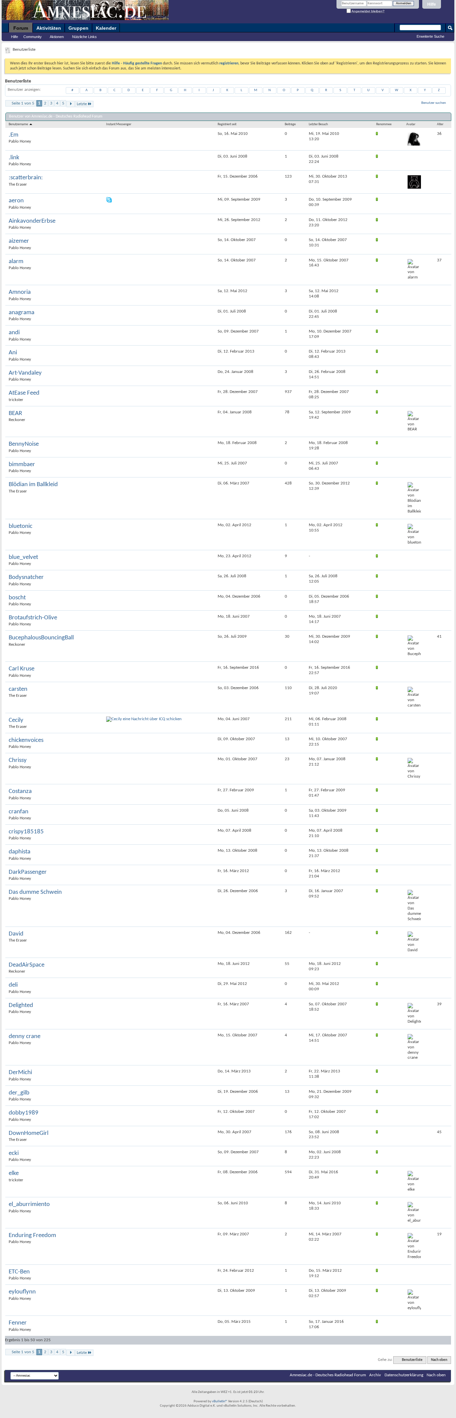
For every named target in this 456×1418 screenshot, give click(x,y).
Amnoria (20, 292)
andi (14, 333)
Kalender (106, 28)
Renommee (384, 124)
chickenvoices (26, 740)
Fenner (18, 1323)
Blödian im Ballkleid (33, 484)
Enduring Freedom (32, 1235)
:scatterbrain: (26, 178)
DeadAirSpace (26, 965)
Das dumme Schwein (35, 892)
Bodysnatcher (26, 577)
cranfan (18, 812)
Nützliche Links (84, 37)
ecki (14, 1153)
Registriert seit (227, 124)
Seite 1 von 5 (23, 103)
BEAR (15, 413)
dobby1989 (23, 1113)
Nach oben (439, 1360)
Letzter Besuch (318, 124)
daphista (19, 852)
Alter (440, 124)
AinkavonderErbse (32, 221)
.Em (13, 135)
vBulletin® (219, 1401)
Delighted (21, 1005)
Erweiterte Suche (430, 36)
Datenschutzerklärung (404, 1375)
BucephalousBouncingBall (41, 638)
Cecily (16, 720)
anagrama (21, 313)
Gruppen (78, 28)
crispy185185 (26, 832)
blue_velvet (23, 557)
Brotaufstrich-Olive (33, 618)
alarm (16, 261)
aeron (16, 201)
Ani (13, 353)
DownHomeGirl (28, 1133)
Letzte (82, 104)
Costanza (20, 791)
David (16, 934)
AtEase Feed (24, 393)
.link (14, 158)
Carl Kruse (21, 669)
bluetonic (20, 526)
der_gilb (19, 1093)
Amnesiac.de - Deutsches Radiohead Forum (328, 1375)
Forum (20, 28)
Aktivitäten (48, 28)
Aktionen (57, 37)
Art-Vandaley (25, 373)
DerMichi (20, 1072)
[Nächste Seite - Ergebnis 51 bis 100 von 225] (70, 104)
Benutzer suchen (433, 103)
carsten (18, 689)
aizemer (19, 241)
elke (14, 1173)
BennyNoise (24, 444)
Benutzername (19, 124)
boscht (17, 598)
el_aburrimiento (29, 1204)
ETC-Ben (19, 1272)
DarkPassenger (28, 872)
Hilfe (431, 4)
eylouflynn (22, 1292)
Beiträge (290, 124)
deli (13, 985)
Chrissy (18, 760)
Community (32, 37)
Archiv (375, 1375)
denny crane (24, 1036)
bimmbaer (22, 464)
